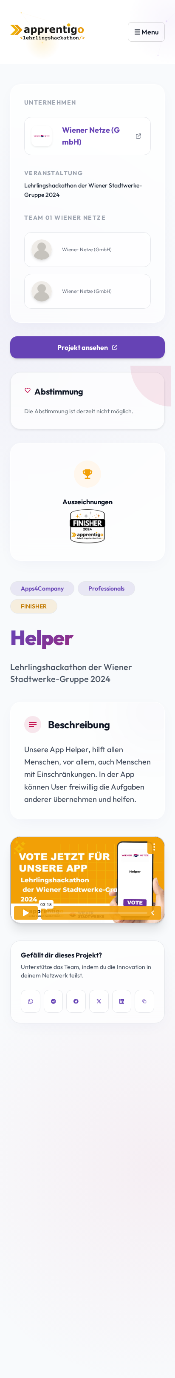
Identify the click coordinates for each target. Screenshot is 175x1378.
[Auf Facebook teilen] (76, 1001)
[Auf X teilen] (99, 1001)
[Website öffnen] (138, 136)
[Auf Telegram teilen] (53, 1001)
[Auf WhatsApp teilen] (30, 1001)
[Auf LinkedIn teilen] (122, 1001)
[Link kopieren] (144, 1001)
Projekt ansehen (82, 347)
